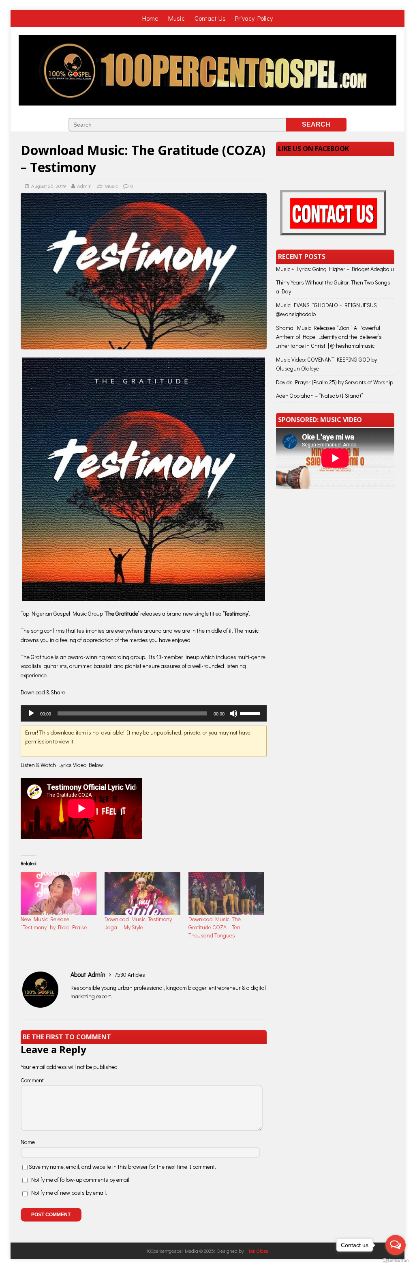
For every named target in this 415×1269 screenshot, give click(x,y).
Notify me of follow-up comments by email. (80, 1179)
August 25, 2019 (48, 185)
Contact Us (210, 18)
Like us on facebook (313, 148)
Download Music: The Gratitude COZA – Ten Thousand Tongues (214, 927)
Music (177, 18)
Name (28, 1142)
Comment (32, 1080)
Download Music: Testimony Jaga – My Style (138, 923)
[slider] (251, 712)
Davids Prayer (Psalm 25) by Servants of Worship (334, 382)
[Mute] (233, 713)
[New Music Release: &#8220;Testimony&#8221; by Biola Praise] (58, 893)
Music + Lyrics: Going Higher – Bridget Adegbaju (335, 269)
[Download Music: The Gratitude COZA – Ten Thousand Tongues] (226, 893)
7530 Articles (129, 974)
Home (151, 18)
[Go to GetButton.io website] (396, 1260)
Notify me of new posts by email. (69, 1192)
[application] (144, 713)
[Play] (31, 713)
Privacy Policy (254, 18)
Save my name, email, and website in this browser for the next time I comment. (122, 1166)
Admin (84, 185)
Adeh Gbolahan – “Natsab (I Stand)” (319, 395)
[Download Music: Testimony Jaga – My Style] (142, 893)
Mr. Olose (258, 1250)
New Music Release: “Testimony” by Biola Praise (54, 923)
